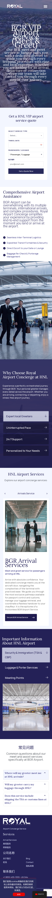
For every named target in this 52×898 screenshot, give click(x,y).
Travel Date (14, 141)
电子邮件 (11, 160)
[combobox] (26, 135)
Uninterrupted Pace (18, 428)
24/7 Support (14, 439)
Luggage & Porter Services (21, 667)
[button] (45, 6)
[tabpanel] (26, 562)
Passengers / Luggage (18, 150)
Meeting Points (14, 678)
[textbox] (26, 135)
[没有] (33, 888)
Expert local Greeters (19, 416)
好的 (18, 894)
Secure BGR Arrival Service (19, 617)
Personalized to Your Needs (23, 451)
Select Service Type (17, 131)
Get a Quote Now (26, 171)
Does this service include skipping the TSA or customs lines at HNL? (26, 799)
